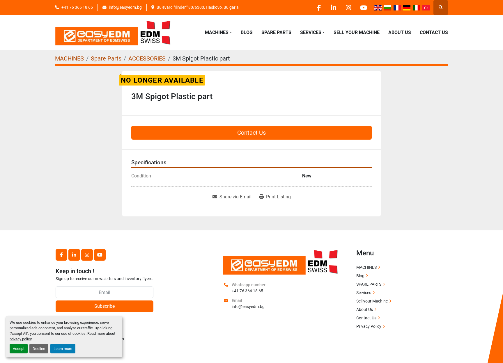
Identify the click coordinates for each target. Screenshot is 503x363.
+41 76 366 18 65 (77, 7)
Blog (247, 32)
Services (363, 292)
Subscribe (104, 306)
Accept (18, 348)
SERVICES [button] (310, 32)
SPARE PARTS (276, 32)
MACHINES (217, 32)
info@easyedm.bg (125, 7)
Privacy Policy (368, 326)
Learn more (63, 348)
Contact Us (434, 32)
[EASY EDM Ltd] (280, 261)
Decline (39, 348)
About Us (399, 32)
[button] (218, 32)
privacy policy (20, 339)
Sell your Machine (357, 32)
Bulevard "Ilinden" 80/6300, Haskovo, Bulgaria (198, 7)
